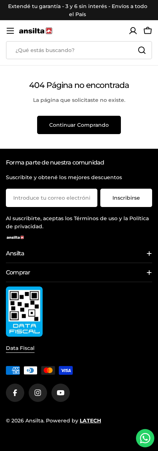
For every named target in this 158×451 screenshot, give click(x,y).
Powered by (73, 420)
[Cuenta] (133, 30)
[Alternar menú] (10, 30)
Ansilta (34, 420)
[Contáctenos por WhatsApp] (145, 438)
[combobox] (79, 50)
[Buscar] (141, 50)
